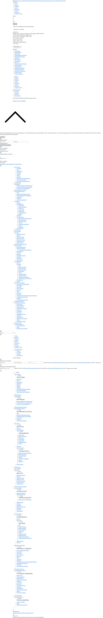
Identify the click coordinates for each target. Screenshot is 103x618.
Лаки (18, 291)
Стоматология (18, 72)
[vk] (13, 43)
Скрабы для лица (22, 274)
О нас (16, 3)
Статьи (16, 10)
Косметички (19, 171)
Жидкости (19, 290)
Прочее (20, 222)
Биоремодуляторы (21, 255)
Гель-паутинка (20, 288)
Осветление (21, 211)
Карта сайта (17, 95)
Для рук (18, 235)
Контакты (17, 12)
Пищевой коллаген (19, 69)
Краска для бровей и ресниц (23, 194)
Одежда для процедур (22, 318)
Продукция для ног (21, 314)
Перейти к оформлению (15, 164)
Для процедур (20, 280)
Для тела (17, 62)
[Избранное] (13, 20)
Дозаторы (19, 168)
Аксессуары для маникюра (23, 284)
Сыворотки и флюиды (24, 277)
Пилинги (19, 252)
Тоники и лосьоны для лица (25, 278)
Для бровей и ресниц (20, 56)
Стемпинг (19, 298)
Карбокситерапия (21, 248)
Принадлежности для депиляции (24, 187)
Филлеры (19, 254)
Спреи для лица (22, 275)
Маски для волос (22, 220)
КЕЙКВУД (23, 101)
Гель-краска (19, 285)
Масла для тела (20, 238)
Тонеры (20, 214)
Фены (18, 327)
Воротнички (19, 304)
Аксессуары (17, 51)
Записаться (98, 362)
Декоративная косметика (21, 55)
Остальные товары (21, 321)
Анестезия (19, 258)
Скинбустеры (20, 260)
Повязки (19, 177)
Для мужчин (17, 59)
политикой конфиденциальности (84, 362)
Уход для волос (20, 217)
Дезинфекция (18, 52)
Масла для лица (22, 270)
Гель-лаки (19, 287)
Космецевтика (18, 66)
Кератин (19, 202)
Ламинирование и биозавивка (24, 195)
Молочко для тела (21, 240)
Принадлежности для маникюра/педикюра (27, 295)
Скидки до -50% (18, 87)
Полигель (19, 294)
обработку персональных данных (60, 362)
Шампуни (21, 227)
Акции (16, 8)
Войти (1, 145)
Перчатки (19, 310)
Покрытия (19, 292)
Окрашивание (20, 204)
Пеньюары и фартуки (22, 308)
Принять (2, 137)
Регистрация (7, 145)
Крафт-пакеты (20, 307)
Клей (18, 192)
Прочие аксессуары (21, 180)
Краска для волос (23, 207)
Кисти (18, 170)
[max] (18, 43)
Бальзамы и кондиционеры (25, 218)
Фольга (18, 320)
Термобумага (20, 317)
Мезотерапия (20, 251)
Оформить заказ (4, 151)
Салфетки (19, 315)
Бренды (16, 5)
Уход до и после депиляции (23, 188)
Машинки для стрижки (22, 328)
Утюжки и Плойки (21, 325)
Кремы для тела (20, 237)
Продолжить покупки (5, 164)
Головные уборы (20, 305)
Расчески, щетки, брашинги (23, 181)
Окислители (21, 210)
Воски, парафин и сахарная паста (24, 185)
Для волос (17, 58)
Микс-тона (21, 208)
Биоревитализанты (21, 247)
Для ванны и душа (21, 234)
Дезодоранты (20, 242)
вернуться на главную (19, 29)
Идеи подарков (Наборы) (20, 64)
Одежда (18, 174)
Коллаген (19, 257)
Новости (17, 6)
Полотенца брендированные (23, 178)
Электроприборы (19, 74)
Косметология (18, 65)
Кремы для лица (22, 267)
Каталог (16, 79)
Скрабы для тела (20, 241)
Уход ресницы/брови (22, 200)
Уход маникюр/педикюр (22, 300)
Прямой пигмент (23, 212)
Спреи (20, 225)
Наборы (18, 281)
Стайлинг (19, 215)
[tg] (16, 43)
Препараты (19, 197)
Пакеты (18, 175)
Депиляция (17, 54)
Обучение (17, 9)
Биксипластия (20, 228)
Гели (20, 265)
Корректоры (21, 205)
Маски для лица (22, 268)
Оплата (16, 91)
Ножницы (19, 172)
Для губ (18, 262)
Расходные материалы (20, 71)
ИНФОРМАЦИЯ (18, 349)
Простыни (19, 312)
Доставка (17, 93)
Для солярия (18, 61)
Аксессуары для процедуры (25, 250)
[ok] (15, 43)
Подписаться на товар (71, 368)
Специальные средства (22, 297)
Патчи (20, 272)
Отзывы (16, 94)
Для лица (19, 264)
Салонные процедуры (24, 224)
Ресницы (19, 198)
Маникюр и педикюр (19, 68)
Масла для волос (22, 221)
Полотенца (19, 311)
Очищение (21, 271)
